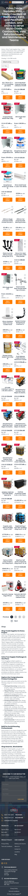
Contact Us (18, 849)
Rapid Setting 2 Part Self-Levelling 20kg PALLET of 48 (20, 527)
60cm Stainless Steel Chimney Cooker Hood (8, 322)
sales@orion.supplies (11, 820)
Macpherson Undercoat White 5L (7, 186)
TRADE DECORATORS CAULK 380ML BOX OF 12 (20, 461)
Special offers (5, 829)
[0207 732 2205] (2, 815)
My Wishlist (18, 832)
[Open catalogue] (10, 2)
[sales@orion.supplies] (2, 820)
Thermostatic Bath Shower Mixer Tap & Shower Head (20, 289)
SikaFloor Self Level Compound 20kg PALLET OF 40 (20, 561)
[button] (25, 173)
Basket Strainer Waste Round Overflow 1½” (20, 322)
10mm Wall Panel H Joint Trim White (20, 185)
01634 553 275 (8, 818)
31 (12, 620)
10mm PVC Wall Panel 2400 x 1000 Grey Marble (20, 254)
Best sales (4, 832)
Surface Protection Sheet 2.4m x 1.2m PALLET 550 (20, 494)
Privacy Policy (5, 843)
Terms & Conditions (6, 846)
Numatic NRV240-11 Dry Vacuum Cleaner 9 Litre (20, 595)
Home (3, 49)
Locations (17, 852)
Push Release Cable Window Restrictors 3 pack (20, 357)
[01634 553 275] (2, 818)
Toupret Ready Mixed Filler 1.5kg (7, 117)
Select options (20, 131)
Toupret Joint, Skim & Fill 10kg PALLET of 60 (8, 527)
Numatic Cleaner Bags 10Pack (7, 595)
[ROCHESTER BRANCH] (2, 879)
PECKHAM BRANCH (10, 867)
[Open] (2, 2)
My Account (18, 829)
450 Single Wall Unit (20, 117)
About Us (17, 846)
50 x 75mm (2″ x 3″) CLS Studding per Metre (7, 84)
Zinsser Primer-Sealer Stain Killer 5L (7, 357)
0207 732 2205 (9, 815)
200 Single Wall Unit (8, 288)
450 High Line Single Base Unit (7, 151)
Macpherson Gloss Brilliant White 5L (20, 151)
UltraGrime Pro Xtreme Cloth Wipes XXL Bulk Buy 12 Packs (7, 460)
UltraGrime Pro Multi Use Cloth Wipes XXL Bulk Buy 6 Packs (7, 426)
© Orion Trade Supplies (14, 894)
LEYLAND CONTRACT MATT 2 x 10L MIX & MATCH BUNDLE (7, 390)
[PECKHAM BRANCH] (2, 867)
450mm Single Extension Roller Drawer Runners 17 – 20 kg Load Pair (8, 221)
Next (16, 621)
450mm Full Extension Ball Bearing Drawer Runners (20, 221)
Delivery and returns (20, 843)
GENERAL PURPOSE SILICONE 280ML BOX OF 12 (8, 493)
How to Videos (5, 835)
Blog (16, 854)
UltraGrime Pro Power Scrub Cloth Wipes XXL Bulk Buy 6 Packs (20, 426)
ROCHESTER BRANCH (11, 878)
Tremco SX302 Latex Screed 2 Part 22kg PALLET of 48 (7, 562)
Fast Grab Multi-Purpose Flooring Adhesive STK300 (20, 84)
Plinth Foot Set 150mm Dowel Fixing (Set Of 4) (7, 254)
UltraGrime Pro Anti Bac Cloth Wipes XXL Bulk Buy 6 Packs (20, 392)
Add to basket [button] (8, 97)
